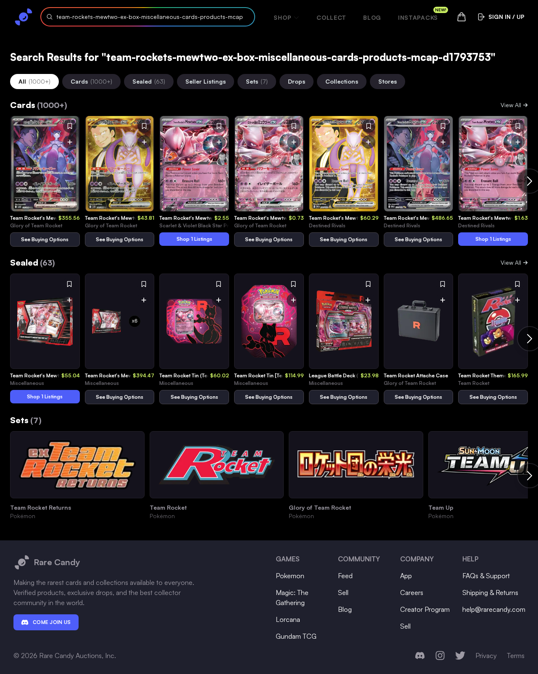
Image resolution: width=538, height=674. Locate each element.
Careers (411, 592)
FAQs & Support (486, 575)
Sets (257, 81)
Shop (282, 17)
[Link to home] (23, 17)
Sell (343, 592)
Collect (331, 17)
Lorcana (288, 619)
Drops (296, 81)
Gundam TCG (296, 636)
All (34, 81)
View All (511, 104)
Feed (345, 575)
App (406, 575)
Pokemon (290, 575)
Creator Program (425, 609)
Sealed (148, 81)
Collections (341, 81)
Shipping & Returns (490, 592)
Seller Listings (205, 81)
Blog (372, 17)
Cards (91, 81)
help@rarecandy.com (493, 609)
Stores (387, 81)
